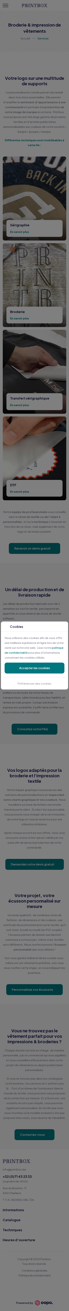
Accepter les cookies (34, 668)
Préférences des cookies (34, 683)
